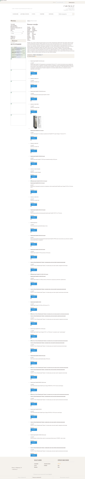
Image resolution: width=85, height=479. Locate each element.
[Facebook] (17, 460)
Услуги (35, 465)
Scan (33, 32)
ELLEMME (29, 28)
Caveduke (33, 29)
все (35, 56)
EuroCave (33, 28)
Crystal (28, 35)
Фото (59, 467)
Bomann (28, 32)
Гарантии (45, 465)
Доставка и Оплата (47, 463)
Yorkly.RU (50, 474)
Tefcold (33, 36)
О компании (36, 463)
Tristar (28, 38)
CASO (33, 31)
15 (32, 56)
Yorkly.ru (28, 20)
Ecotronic (28, 36)
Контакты (35, 467)
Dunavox (28, 30)
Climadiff (28, 29)
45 (34, 56)
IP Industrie (34, 34)
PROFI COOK (29, 31)
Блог (58, 465)
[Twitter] (20, 460)
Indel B (28, 34)
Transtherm (29, 37)
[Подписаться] (26, 460)
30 (33, 56)
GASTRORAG (34, 30)
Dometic (33, 38)
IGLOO (33, 37)
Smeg (33, 35)
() (22, 477)
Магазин (59, 463)
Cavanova (28, 40)
